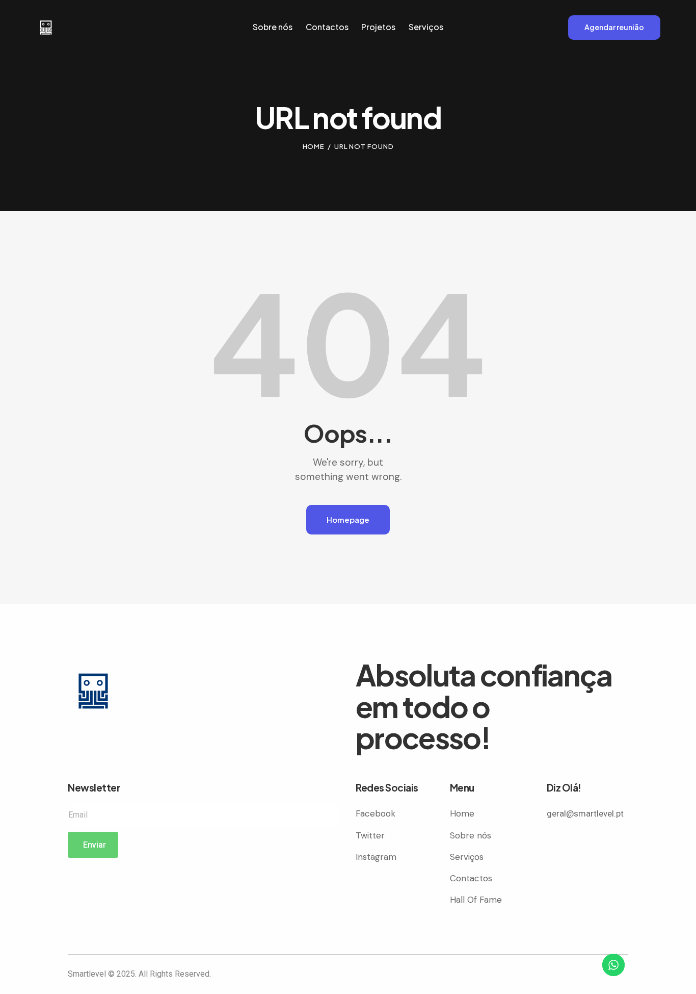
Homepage (348, 519)
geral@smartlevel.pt (585, 813)
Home (314, 146)
